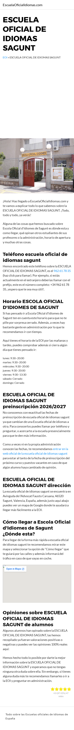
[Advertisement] (37, 98)
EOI (5, 57)
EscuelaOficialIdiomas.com (22, 4)
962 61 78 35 (62, 271)
